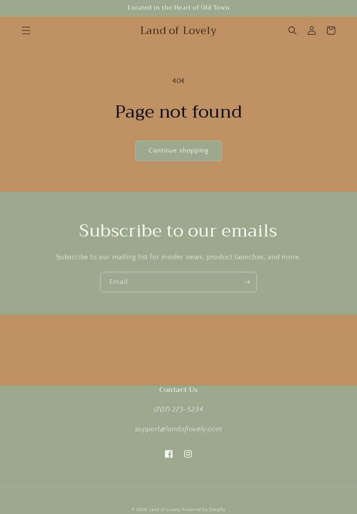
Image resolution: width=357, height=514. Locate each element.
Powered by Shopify (204, 509)
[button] (26, 30)
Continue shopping (178, 150)
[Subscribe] (246, 282)
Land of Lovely (165, 509)
